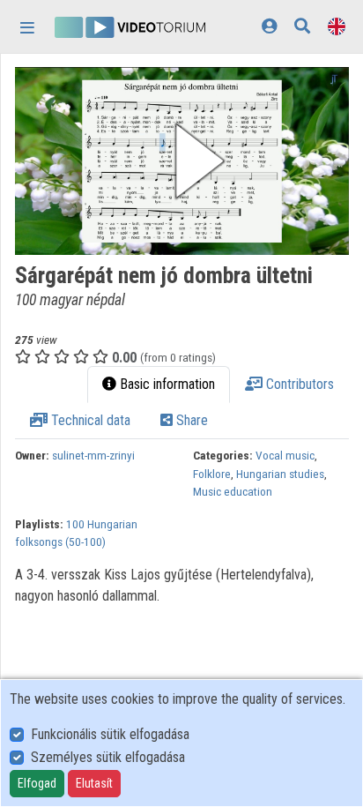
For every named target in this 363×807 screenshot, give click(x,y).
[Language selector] (336, 26)
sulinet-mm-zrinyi (93, 455)
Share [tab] (190, 420)
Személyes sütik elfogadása (108, 757)
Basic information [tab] (165, 384)
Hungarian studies (280, 474)
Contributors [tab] (298, 384)
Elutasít (94, 783)
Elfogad (37, 783)
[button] (182, 161)
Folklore (212, 474)
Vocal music (285, 455)
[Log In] (269, 26)
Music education (232, 491)
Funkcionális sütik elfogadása (110, 734)
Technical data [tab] (89, 420)
